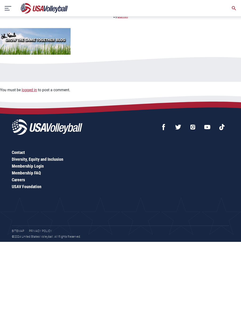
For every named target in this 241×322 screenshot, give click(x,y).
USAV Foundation (26, 186)
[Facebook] (163, 127)
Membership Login (28, 166)
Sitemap (18, 231)
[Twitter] (178, 127)
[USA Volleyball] (44, 8)
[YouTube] (207, 127)
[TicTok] (222, 127)
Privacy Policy (40, 231)
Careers (18, 179)
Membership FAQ (26, 172)
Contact (18, 152)
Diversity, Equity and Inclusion (37, 159)
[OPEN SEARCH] (234, 8)
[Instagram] (193, 127)
